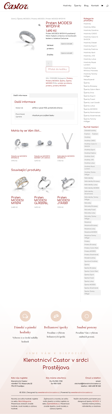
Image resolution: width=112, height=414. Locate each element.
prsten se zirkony (65, 83)
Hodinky (67, 6)
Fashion (87, 134)
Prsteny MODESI (38, 19)
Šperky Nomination (92, 112)
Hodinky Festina (91, 49)
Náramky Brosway (91, 206)
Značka (50, 55)
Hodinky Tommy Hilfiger (90, 173)
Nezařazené (89, 80)
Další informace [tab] (20, 95)
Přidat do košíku (57, 69)
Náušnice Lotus (90, 229)
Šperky (77, 6)
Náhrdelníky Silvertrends (89, 193)
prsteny (49, 86)
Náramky (88, 203)
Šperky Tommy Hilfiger (89, 293)
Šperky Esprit (89, 96)
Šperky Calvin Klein (92, 89)
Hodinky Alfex (90, 27)
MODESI (95, 401)
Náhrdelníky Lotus (91, 184)
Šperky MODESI (23, 19)
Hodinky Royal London (90, 168)
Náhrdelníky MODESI (92, 188)
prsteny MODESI (59, 86)
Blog (86, 6)
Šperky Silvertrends (92, 116)
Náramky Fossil (90, 209)
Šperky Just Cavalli (92, 103)
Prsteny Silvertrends (91, 254)
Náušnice (88, 222)
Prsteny (69, 78)
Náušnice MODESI (91, 232)
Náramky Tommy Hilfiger (90, 218)
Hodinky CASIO (90, 34)
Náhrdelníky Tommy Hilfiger (91, 198)
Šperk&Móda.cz (53, 404)
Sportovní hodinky (91, 261)
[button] (39, 25)
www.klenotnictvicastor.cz (48, 392)
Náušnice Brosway (91, 225)
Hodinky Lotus (90, 59)
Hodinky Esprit (90, 46)
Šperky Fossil (89, 99)
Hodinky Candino (91, 30)
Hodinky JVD (89, 56)
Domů (13, 19)
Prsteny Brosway (90, 244)
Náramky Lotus (90, 213)
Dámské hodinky (90, 130)
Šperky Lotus (89, 106)
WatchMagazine (24, 401)
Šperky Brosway (90, 86)
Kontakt (95, 6)
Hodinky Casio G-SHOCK (91, 145)
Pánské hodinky (90, 258)
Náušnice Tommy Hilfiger (90, 237)
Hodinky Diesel (90, 43)
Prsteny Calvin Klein (91, 248)
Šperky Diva (89, 93)
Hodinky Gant (89, 53)
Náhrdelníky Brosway (92, 181)
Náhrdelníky (89, 178)
